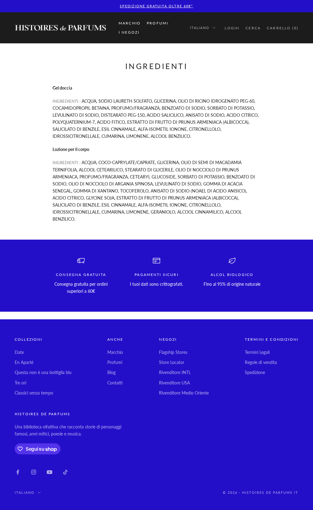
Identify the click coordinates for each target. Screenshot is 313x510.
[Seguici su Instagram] (34, 472)
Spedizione (255, 372)
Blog (111, 372)
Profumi (157, 23)
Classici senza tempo (34, 392)
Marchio (130, 23)
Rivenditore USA (174, 382)
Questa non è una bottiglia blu (43, 372)
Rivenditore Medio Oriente (184, 392)
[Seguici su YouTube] (49, 472)
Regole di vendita (261, 362)
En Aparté (24, 362)
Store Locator (171, 362)
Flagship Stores (173, 352)
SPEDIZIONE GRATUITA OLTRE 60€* (156, 6)
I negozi (129, 32)
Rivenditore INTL (175, 372)
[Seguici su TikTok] (65, 472)
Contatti (115, 382)
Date (19, 352)
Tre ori (20, 382)
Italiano (200, 28)
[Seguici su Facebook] (18, 472)
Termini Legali (257, 352)
